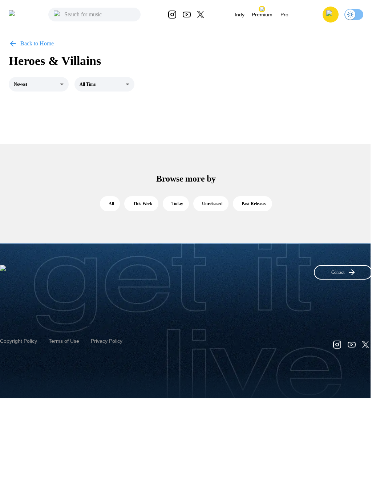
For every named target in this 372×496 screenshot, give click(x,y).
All (111, 203)
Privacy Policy (106, 341)
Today (177, 203)
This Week (143, 203)
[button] (331, 15)
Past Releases (254, 203)
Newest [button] (20, 84)
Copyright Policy (18, 341)
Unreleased (212, 203)
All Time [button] (88, 84)
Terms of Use (64, 341)
